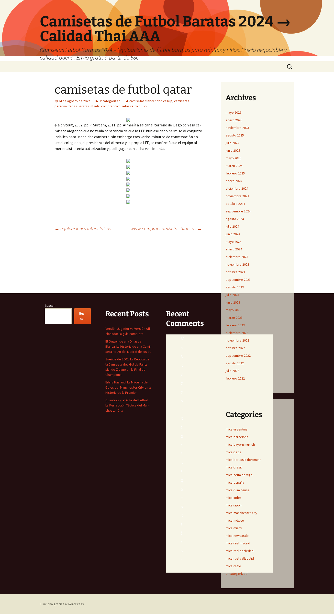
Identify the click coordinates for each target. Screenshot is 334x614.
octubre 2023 (235, 272)
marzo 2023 (234, 317)
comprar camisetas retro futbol (124, 106)
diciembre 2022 (237, 333)
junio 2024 (233, 234)
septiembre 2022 (238, 355)
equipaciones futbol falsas (83, 228)
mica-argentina (236, 429)
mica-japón (234, 505)
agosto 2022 (235, 363)
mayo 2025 (233, 158)
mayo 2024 (233, 241)
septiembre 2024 (238, 211)
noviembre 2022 (237, 340)
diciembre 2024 (237, 188)
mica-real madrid (238, 543)
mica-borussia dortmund (243, 459)
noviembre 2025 (237, 127)
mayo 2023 (233, 310)
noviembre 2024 (237, 196)
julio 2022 (232, 370)
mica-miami (234, 528)
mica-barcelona (237, 437)
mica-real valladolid (240, 558)
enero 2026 (234, 120)
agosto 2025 (235, 135)
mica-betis (233, 452)
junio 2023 (233, 302)
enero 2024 (234, 249)
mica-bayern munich (240, 444)
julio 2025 (232, 143)
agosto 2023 (235, 287)
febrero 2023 (235, 325)
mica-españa (235, 482)
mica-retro (233, 566)
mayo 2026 (233, 112)
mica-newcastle (237, 535)
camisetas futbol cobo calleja (150, 101)
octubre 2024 (235, 203)
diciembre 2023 (237, 257)
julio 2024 (232, 226)
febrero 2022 (235, 378)
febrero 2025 (235, 173)
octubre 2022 (235, 348)
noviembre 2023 (237, 264)
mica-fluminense (238, 490)
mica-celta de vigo (239, 475)
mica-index (233, 497)
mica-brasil (234, 467)
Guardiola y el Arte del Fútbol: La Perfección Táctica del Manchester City (127, 405)
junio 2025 (233, 150)
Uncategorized (110, 101)
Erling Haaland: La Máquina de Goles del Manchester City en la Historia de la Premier (128, 387)
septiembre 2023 (238, 279)
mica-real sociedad (240, 551)
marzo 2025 (234, 165)
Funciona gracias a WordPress (62, 604)
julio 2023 (232, 295)
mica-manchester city (241, 513)
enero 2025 (234, 181)
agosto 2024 (235, 219)
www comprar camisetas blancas (166, 228)
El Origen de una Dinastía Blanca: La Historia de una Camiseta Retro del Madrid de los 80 (128, 346)
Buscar (50, 305)
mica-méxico (235, 520)
